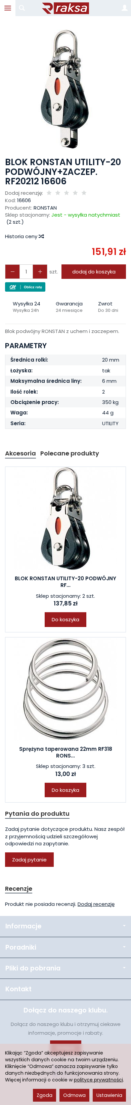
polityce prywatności (98, 1079)
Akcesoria (20, 453)
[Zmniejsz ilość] (40, 271)
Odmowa (74, 1095)
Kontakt (18, 989)
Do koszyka (65, 619)
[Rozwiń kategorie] (7, 8)
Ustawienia (109, 1095)
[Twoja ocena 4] (75, 193)
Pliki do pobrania (32, 968)
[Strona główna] (65, 8)
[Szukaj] (21, 8)
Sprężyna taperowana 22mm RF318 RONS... (65, 752)
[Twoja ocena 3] (66, 193)
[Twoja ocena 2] (57, 193)
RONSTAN (45, 207)
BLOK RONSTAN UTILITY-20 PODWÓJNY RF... (65, 582)
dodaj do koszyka (94, 271)
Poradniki (20, 947)
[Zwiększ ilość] (12, 271)
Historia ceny (22, 236)
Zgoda (44, 1095)
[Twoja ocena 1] (49, 193)
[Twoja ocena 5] (84, 193)
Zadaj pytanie (29, 859)
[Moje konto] (124, 8)
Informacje (23, 926)
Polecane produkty (69, 453)
